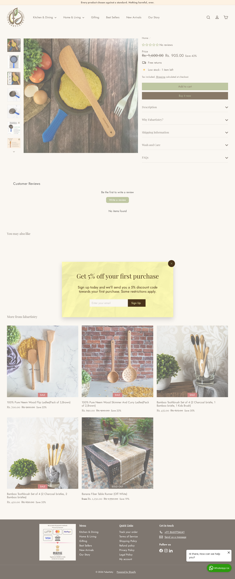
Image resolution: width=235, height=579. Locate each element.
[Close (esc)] (171, 263)
